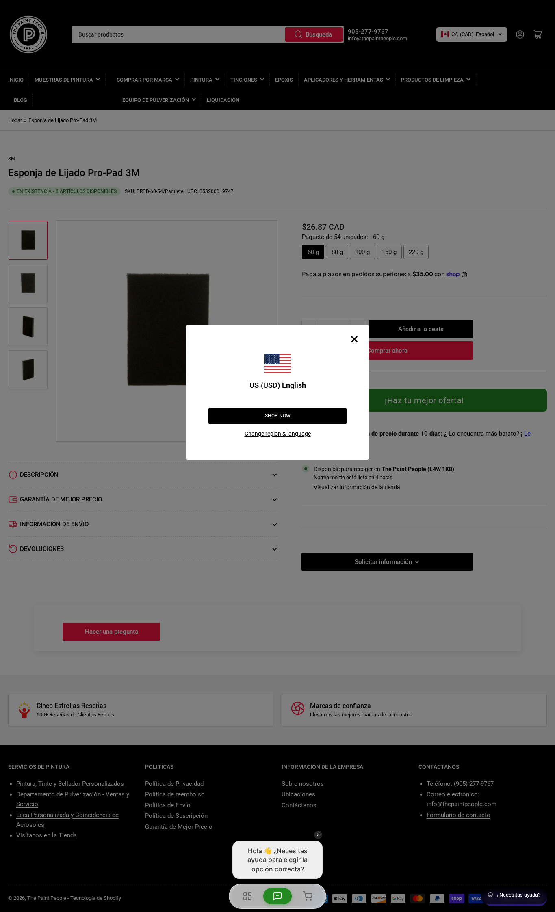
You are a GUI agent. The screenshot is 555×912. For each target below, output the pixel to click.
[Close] (354, 339)
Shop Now (278, 416)
